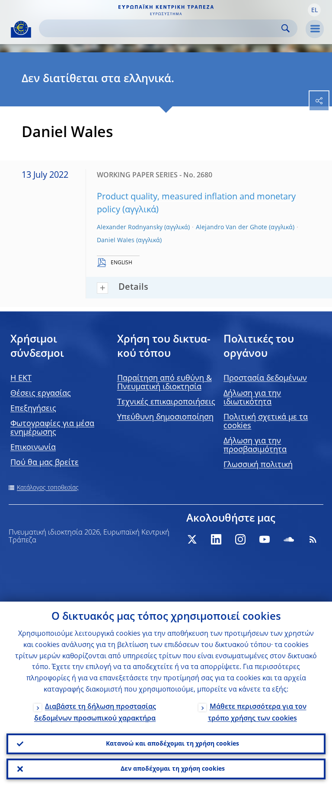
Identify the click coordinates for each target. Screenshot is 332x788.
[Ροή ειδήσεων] (313, 539)
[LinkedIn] (216, 539)
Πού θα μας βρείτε (44, 463)
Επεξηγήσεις (33, 409)
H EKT (21, 378)
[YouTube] (264, 539)
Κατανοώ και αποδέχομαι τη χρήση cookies (172, 744)
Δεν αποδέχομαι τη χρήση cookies (173, 769)
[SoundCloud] (288, 539)
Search (285, 28)
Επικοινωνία (33, 448)
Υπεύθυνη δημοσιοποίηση (165, 417)
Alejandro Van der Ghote (231, 227)
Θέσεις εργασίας (40, 393)
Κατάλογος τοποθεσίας (48, 488)
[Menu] (315, 29)
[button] (314, 9)
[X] (192, 539)
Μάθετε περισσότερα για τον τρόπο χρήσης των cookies (257, 713)
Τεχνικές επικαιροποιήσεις (166, 402)
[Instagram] (240, 539)
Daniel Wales (115, 240)
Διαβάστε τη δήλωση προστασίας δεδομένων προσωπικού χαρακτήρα (95, 713)
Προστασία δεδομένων (265, 378)
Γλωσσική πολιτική (258, 465)
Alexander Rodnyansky (130, 227)
